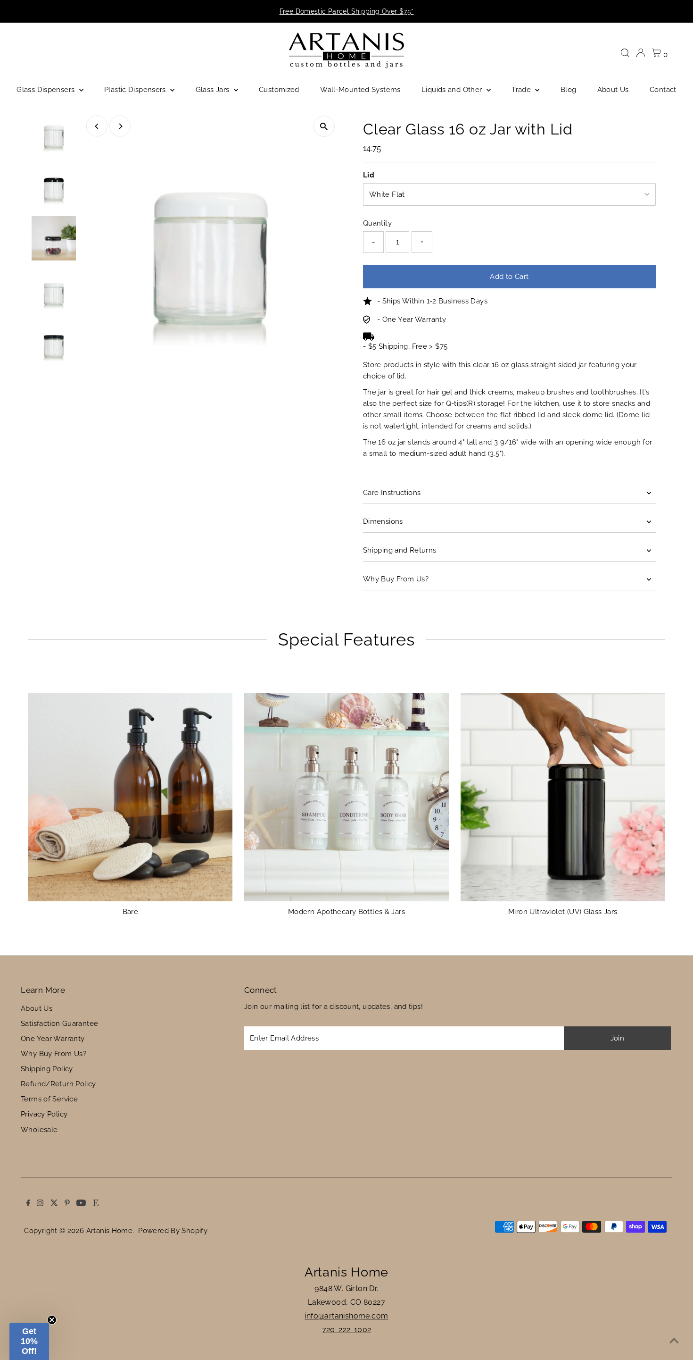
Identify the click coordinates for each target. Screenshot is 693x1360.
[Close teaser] (52, 1320)
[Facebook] (18, 11)
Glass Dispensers (46, 89)
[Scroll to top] (674, 1341)
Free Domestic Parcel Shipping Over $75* (347, 11)
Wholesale (39, 1129)
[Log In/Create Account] (640, 53)
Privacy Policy (44, 1114)
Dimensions (383, 521)
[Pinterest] (57, 11)
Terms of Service (49, 1099)
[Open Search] (625, 53)
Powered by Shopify (172, 1230)
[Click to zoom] (324, 126)
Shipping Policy (47, 1069)
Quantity (377, 223)
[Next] (120, 126)
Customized (279, 89)
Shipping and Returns (400, 550)
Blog (569, 89)
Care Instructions (392, 492)
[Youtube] (71, 11)
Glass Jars (213, 89)
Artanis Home (109, 1230)
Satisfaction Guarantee (59, 1023)
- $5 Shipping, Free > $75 (405, 346)
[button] (29, 1341)
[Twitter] (44, 11)
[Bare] (130, 795)
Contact (663, 89)
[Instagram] (30, 11)
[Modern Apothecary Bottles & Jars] (346, 795)
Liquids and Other (452, 89)
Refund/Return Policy (58, 1084)
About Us (613, 89)
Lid (368, 175)
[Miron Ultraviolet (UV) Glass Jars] (563, 795)
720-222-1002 (346, 1329)
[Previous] (96, 126)
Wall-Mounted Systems (360, 89)
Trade (522, 89)
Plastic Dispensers (136, 89)
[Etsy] (85, 11)
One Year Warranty (52, 1038)
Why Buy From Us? (396, 579)
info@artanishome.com (346, 1315)
